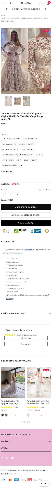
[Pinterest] (7, 458)
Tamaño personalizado (12, 165)
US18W (4, 160)
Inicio (3, 15)
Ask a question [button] (26, 344)
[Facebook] (2, 458)
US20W (11, 160)
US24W (26, 160)
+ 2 (15, 415)
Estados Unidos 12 (26, 149)
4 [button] (29, 422)
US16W (39, 155)
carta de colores (29, 250)
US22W (19, 160)
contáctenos (19, 253)
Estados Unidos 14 (9, 155)
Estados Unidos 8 (26, 144)
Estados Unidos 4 (31, 139)
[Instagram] (12, 458)
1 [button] (22, 422)
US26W (34, 160)
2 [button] (24, 422)
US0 (3, 139)
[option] (26, 9)
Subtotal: (4, 200)
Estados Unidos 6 (9, 144)
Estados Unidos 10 (9, 149)
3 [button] (27, 422)
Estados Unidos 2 (14, 139)
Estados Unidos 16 (26, 155)
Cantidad (4, 190)
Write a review (26, 338)
